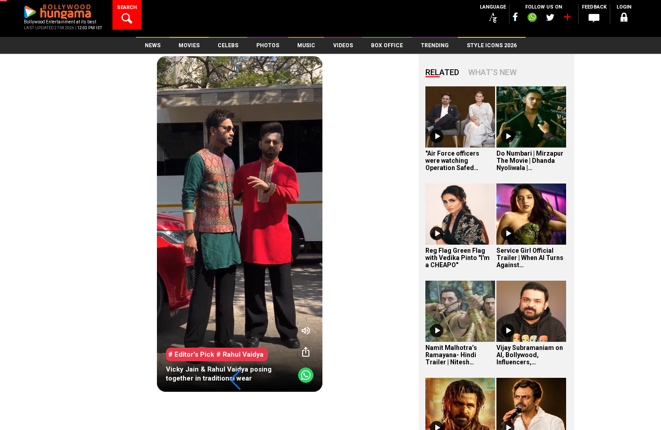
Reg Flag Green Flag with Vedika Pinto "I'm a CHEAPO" (457, 258)
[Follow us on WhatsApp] (532, 18)
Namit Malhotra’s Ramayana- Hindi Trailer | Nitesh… (451, 355)
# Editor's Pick (191, 354)
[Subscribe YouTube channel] (567, 18)
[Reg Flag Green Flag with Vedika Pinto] (460, 214)
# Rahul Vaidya (240, 354)
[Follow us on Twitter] (550, 17)
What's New (492, 72)
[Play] (436, 136)
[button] (235, 380)
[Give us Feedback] (594, 18)
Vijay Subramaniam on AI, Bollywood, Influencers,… (529, 355)
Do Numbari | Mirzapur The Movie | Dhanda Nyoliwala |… (529, 160)
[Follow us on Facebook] (515, 17)
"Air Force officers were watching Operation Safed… (452, 160)
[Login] (623, 19)
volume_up (305, 330)
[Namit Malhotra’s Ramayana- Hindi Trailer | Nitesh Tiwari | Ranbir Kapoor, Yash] (460, 311)
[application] (239, 224)
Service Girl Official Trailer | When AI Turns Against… (529, 258)
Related (442, 72)
